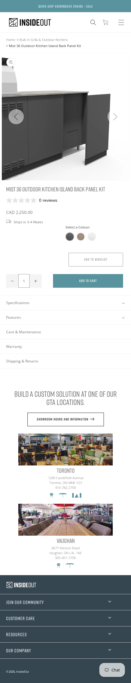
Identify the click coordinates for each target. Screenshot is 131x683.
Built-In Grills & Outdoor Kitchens (43, 39)
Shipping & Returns (22, 361)
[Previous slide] (16, 116)
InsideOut (22, 672)
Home (10, 39)
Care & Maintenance (23, 332)
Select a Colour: (78, 227)
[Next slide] (115, 116)
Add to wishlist (96, 259)
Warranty (14, 346)
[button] (93, 22)
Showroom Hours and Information (62, 419)
